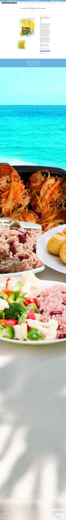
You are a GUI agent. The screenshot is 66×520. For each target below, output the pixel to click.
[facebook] (57, 517)
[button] (43, 53)
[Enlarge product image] (27, 27)
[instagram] (58, 517)
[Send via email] (42, 53)
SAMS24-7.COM (41, 20)
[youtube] (59, 517)
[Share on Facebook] (40, 53)
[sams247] (9, 3)
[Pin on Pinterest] (41, 53)
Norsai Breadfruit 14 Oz (45, 18)
